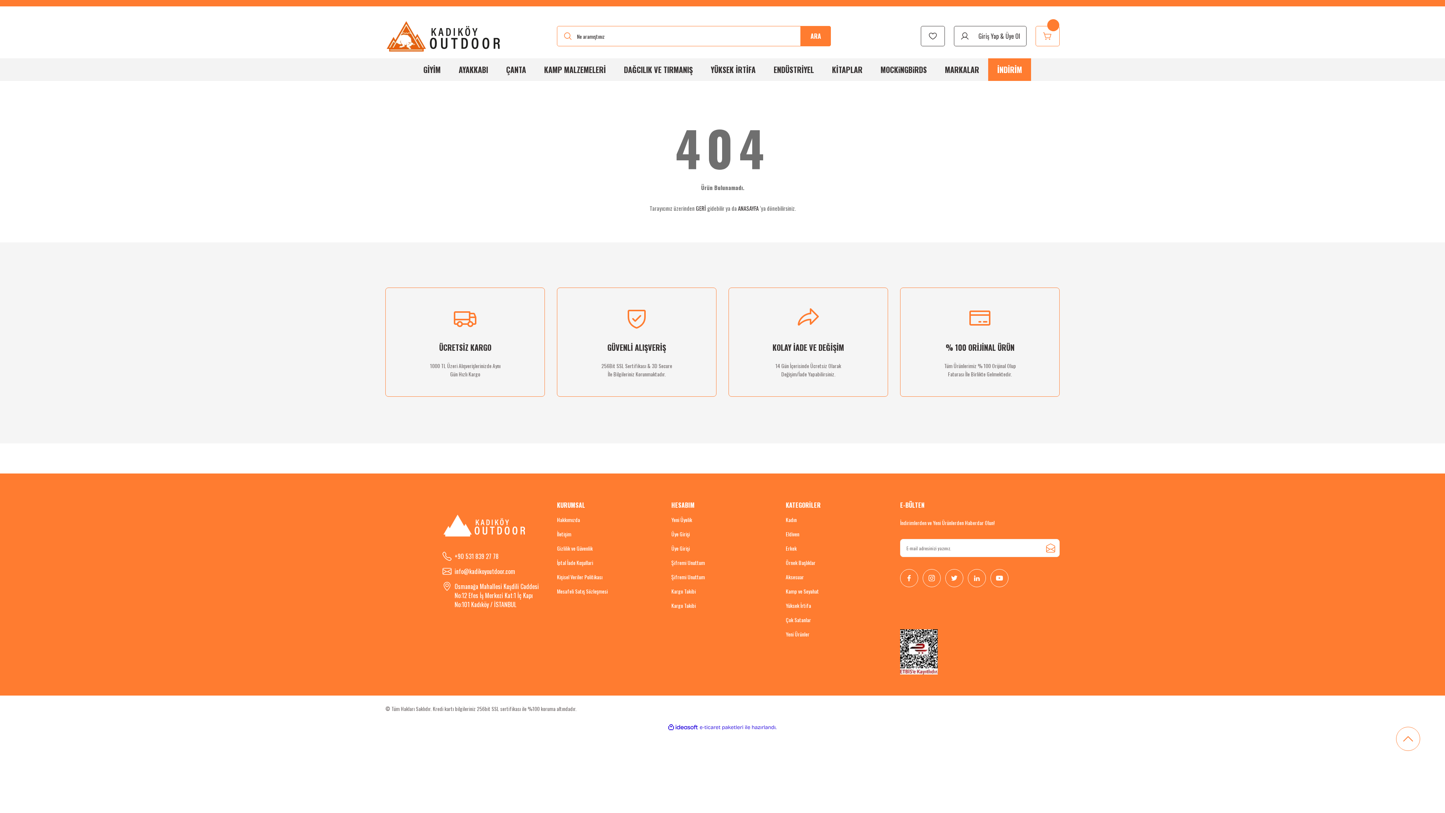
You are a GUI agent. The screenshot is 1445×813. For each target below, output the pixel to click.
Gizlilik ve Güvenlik (575, 548)
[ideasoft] (683, 727)
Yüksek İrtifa (798, 605)
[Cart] (1048, 36)
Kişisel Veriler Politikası (579, 577)
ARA (816, 36)
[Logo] (443, 36)
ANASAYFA (748, 208)
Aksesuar (795, 577)
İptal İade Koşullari (575, 562)
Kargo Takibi (683, 591)
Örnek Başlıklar (800, 562)
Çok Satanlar (798, 620)
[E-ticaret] (722, 727)
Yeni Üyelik (681, 520)
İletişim (564, 534)
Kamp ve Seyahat (802, 591)
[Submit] (1051, 548)
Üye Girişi (680, 534)
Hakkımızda (568, 520)
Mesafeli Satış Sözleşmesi (582, 591)
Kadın (791, 520)
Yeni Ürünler (797, 634)
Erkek (791, 548)
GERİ (701, 208)
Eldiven (792, 534)
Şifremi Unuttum (688, 562)
